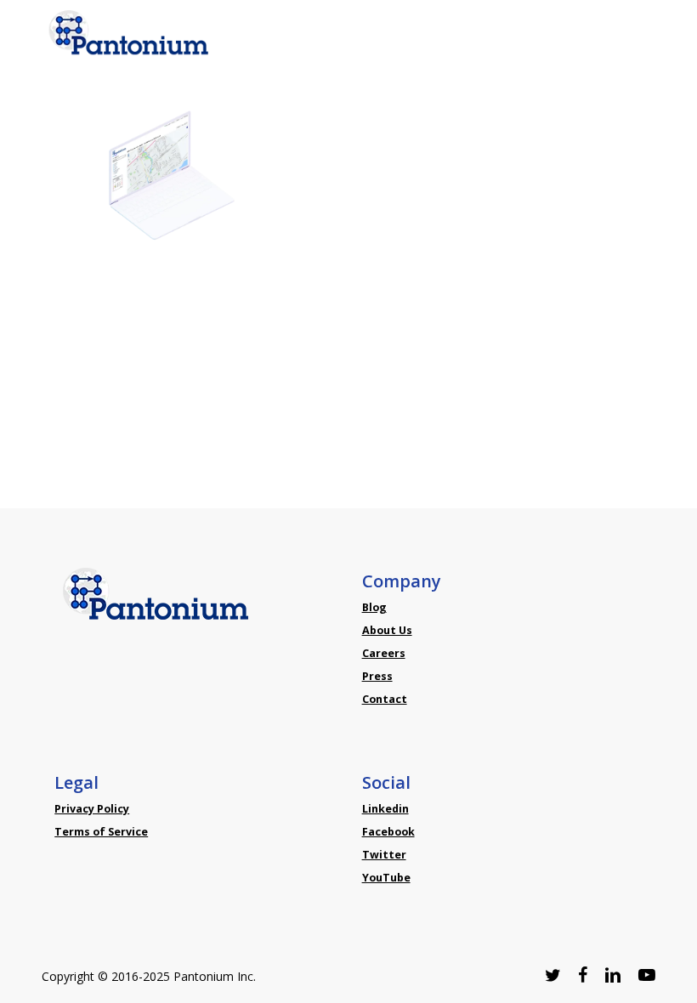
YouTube (386, 877)
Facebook (388, 831)
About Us (387, 630)
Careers (383, 653)
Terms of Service (101, 831)
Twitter (384, 854)
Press (377, 676)
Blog (374, 607)
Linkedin (385, 809)
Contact (384, 699)
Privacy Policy (91, 809)
